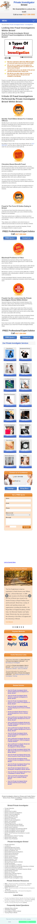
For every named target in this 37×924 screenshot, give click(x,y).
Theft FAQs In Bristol (10, 909)
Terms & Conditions (16, 798)
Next (7, 58)
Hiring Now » (24, 488)
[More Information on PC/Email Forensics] (25, 384)
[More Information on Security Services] (25, 415)
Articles (32, 798)
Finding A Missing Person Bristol (14, 824)
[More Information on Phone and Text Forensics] (9, 400)
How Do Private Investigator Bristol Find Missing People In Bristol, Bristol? (19, 764)
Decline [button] (9, 921)
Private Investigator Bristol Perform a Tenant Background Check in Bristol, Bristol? (18, 713)
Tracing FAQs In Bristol (11, 912)
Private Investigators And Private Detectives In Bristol (19, 866)
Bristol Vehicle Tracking (11, 857)
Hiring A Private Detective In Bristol (14, 826)
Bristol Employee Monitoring (12, 849)
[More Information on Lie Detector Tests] (9, 384)
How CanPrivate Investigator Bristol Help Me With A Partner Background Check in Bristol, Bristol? (19, 718)
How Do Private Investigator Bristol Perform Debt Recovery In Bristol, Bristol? (17, 782)
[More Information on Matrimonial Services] (9, 369)
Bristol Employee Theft (11, 859)
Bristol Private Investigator (18, 805)
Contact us (26, 798)
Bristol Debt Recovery (11, 875)
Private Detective (9, 808)
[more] (33, 899)
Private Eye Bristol (10, 863)
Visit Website (9, 622)
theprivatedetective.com (11, 892)
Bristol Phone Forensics (11, 854)
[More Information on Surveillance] (9, 354)
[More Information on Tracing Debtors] (9, 445)
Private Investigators (7, 796)
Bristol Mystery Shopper (11, 870)
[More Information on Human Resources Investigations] (9, 461)
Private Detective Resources (18, 881)
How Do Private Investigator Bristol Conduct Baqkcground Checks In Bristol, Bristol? (19, 708)
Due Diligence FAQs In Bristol (13, 911)
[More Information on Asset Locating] (25, 400)
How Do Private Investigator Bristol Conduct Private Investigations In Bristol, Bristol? (19, 760)
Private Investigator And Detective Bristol (16, 828)
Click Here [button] (29, 919)
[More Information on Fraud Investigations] (9, 430)
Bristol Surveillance (10, 856)
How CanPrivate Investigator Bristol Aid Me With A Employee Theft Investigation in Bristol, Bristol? (19, 740)
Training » (10, 488)
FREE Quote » (10, 238)
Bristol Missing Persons (11, 817)
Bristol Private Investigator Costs (14, 878)
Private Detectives (10, 844)
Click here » (9, 359)
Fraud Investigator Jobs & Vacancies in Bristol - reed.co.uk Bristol (17, 667)
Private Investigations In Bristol (13, 865)
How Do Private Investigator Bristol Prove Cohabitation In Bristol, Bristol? (19, 772)
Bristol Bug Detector (10, 823)
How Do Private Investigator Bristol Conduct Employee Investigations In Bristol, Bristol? (18, 735)
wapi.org (7, 889)
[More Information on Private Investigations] (25, 461)
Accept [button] (27, 921)
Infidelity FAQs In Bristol (11, 908)
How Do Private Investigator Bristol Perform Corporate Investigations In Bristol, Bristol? (18, 697)
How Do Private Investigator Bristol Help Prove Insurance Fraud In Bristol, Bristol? (19, 755)
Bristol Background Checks (12, 847)
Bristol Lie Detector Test (11, 815)
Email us (17, 481)
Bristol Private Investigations (12, 820)
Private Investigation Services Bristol (15, 830)
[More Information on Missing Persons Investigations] (25, 445)
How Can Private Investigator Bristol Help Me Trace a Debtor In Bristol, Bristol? (18, 777)
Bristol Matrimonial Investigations (14, 852)
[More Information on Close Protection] (9, 415)
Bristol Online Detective (11, 827)
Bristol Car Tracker (10, 872)
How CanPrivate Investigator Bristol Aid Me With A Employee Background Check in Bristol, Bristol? (19, 724)
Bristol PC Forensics (10, 818)
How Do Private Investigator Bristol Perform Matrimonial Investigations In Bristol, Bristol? (18, 692)
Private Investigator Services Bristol (14, 831)
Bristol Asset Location (11, 811)
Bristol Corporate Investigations (13, 812)
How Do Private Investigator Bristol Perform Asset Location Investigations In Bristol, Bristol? (19, 702)
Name (7, 498)
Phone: (8, 508)
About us (16, 796)
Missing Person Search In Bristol (14, 862)
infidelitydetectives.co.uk (11, 886)
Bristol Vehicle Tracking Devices (14, 876)
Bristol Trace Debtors (10, 821)
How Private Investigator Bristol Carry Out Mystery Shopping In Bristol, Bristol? (19, 768)
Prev (6, 595)
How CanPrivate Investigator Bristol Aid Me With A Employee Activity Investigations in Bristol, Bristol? (19, 745)
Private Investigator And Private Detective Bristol (18, 869)
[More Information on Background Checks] (25, 354)
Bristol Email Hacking (11, 860)
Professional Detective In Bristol (13, 867)
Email (7, 503)
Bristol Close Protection (11, 839)
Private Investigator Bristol (16, 24)
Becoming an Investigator (13, 662)
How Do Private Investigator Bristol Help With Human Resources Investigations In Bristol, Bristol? (19, 751)
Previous (5, 58)
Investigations (29, 24)
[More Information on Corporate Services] (25, 369)
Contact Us (8, 846)
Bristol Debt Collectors (11, 837)
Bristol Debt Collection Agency (13, 873)
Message (8, 517)
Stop (9, 58)
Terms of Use (6, 798)
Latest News (18, 895)
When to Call (9, 513)
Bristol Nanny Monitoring (11, 853)
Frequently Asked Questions (18, 905)
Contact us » (26, 238)
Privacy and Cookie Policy (27, 796)
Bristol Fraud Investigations (12, 814)
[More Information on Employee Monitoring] (25, 430)
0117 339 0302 (18, 476)
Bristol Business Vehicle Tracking (14, 836)
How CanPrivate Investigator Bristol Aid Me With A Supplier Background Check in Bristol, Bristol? (19, 729)
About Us (7, 810)
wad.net (29, 883)
